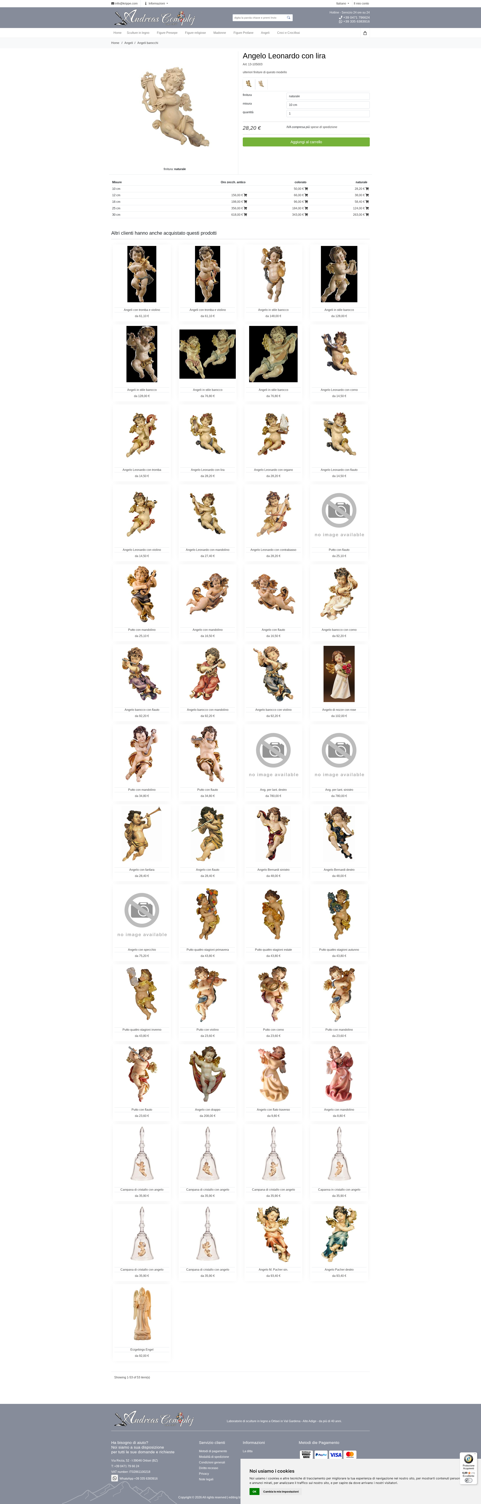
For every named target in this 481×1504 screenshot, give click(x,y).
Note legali (206, 1479)
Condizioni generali (212, 1462)
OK (254, 1491)
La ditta (248, 1451)
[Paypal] (328, 1454)
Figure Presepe (167, 32)
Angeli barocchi (147, 42)
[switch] (468, 1480)
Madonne (219, 32)
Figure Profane (243, 32)
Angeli (265, 32)
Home (115, 42)
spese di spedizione (324, 127)
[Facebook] (114, 1478)
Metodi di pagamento (213, 1451)
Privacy (204, 1473)
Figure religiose (195, 32)
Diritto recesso (208, 1468)
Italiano (341, 3)
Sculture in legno (138, 32)
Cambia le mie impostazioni (281, 1491)
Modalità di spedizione (214, 1456)
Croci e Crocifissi (288, 32)
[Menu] (475, 1454)
